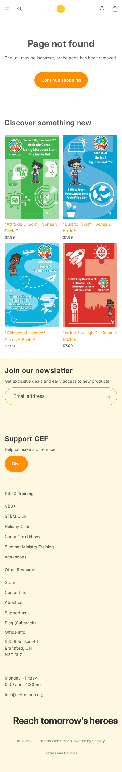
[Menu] (7, 9)
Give (16, 463)
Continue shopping (61, 79)
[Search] (19, 8)
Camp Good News (22, 536)
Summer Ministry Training (29, 546)
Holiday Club (17, 526)
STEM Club (15, 516)
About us (13, 602)
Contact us (15, 592)
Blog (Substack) (20, 622)
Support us (15, 612)
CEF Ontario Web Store (50, 741)
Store (10, 582)
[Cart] (114, 8)
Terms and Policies (61, 753)
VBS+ (10, 506)
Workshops (15, 556)
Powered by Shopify (88, 741)
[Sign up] (108, 396)
